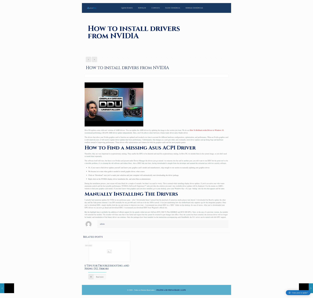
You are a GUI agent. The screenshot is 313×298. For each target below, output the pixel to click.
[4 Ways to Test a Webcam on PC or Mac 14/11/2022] (7, 288)
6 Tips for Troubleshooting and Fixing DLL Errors (107, 267)
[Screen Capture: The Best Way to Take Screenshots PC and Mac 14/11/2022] (306, 288)
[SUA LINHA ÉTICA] (91, 6)
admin (102, 224)
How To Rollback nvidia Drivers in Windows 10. (207, 130)
